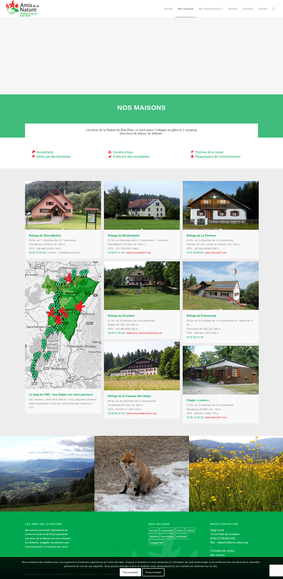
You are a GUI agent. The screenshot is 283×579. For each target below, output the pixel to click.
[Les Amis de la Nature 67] (22, 8)
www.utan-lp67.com (216, 252)
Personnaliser (153, 572)
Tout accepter (130, 572)
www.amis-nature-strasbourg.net (144, 333)
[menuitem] (168, 8)
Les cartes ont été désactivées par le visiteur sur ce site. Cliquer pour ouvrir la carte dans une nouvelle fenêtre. (146, 60)
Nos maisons (217, 555)
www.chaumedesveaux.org (141, 413)
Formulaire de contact (222, 550)
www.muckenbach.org (138, 252)
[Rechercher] (273, 8)
